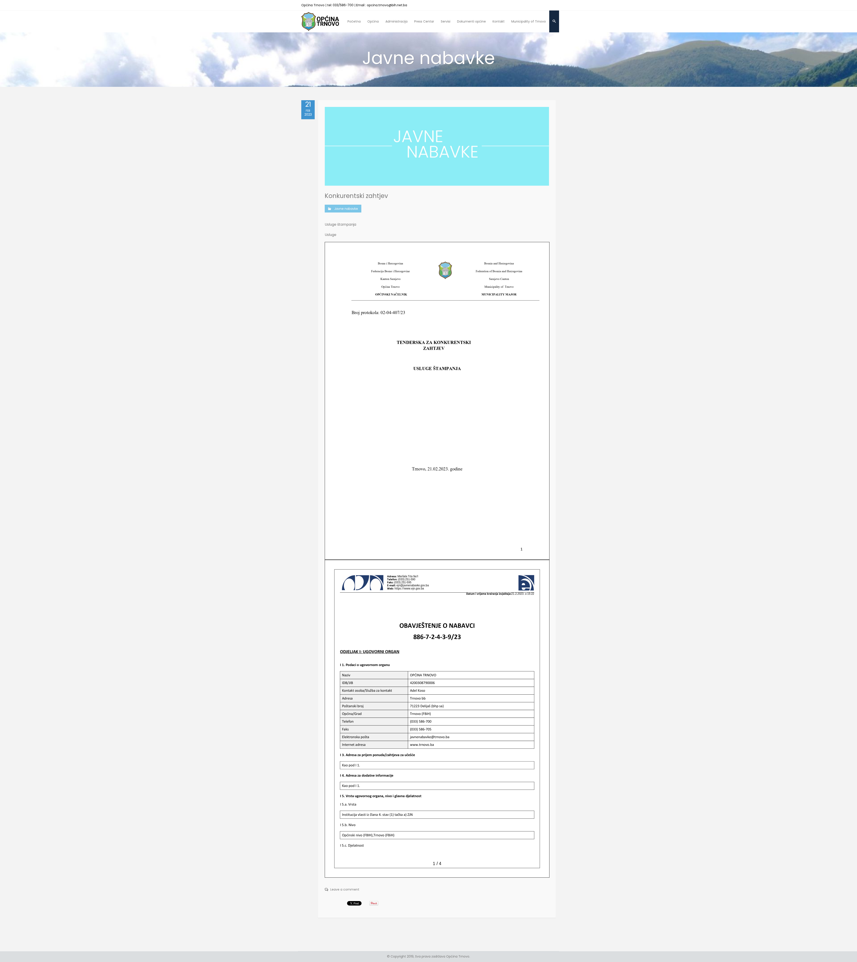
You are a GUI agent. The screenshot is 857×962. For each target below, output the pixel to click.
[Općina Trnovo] (320, 21)
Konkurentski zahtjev (356, 196)
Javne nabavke (346, 208)
